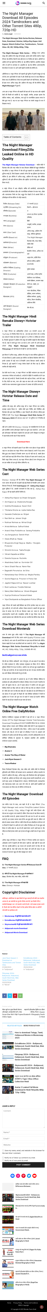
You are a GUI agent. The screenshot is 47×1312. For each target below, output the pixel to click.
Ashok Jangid (8, 34)
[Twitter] (10, 995)
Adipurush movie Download (16, 928)
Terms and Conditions (31, 1303)
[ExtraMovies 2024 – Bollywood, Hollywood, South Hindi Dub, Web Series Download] (8, 1046)
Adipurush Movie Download (16, 932)
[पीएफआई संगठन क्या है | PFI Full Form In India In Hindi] (8, 1209)
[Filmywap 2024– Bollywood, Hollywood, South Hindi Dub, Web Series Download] (8, 1057)
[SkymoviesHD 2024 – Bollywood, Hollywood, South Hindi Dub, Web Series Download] (8, 1068)
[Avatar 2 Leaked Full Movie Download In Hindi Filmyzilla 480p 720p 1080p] (8, 1090)
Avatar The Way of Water (15, 755)
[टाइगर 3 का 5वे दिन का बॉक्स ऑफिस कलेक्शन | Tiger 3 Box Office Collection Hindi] (8, 1079)
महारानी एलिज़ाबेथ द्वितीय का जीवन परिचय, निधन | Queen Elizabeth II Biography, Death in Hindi (34, 1013)
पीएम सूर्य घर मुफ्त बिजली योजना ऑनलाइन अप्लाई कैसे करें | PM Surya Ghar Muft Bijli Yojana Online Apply (12, 1013)
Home (9, 1303)
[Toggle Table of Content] (25, 137)
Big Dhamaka (10, 747)
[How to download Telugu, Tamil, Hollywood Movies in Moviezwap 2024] (8, 1035)
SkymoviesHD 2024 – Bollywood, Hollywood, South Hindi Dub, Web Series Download (29, 1068)
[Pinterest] (15, 995)
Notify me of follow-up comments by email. (20, 1158)
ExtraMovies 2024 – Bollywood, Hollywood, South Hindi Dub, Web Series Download (29, 1046)
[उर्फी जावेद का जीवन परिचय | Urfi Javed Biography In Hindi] (8, 1241)
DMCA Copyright (23, 1305)
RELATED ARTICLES (14, 1025)
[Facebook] (4, 995)
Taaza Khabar (10, 763)
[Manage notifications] (41, 1307)
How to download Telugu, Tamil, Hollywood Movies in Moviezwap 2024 (29, 1035)
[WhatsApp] (20, 995)
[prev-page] (3, 1098)
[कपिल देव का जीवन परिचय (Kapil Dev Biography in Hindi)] (8, 1285)
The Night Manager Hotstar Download (18, 165)
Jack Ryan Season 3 (13, 759)
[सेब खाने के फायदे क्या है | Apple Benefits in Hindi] (8, 1220)
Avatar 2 (8, 751)
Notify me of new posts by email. (16, 1160)
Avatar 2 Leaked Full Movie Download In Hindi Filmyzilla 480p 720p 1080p (29, 1090)
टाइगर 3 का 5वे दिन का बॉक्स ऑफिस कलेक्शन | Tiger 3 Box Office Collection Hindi (27, 1079)
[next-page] (7, 1098)
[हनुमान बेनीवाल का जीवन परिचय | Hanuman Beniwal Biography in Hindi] (8, 1263)
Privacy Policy (17, 1303)
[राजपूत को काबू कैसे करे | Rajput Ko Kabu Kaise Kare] (8, 1252)
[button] (4, 3)
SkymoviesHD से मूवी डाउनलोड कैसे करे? (19, 924)
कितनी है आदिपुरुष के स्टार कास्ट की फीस (14, 655)
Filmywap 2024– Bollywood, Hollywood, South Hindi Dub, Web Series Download (29, 1057)
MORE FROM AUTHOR (32, 1025)
